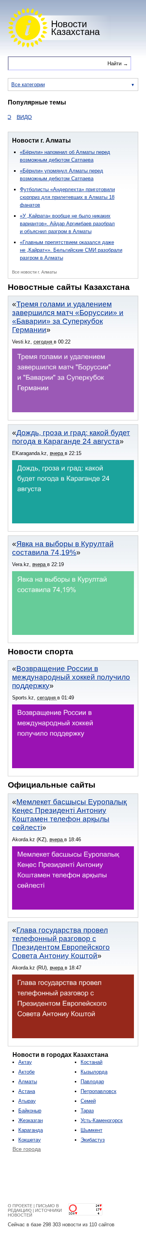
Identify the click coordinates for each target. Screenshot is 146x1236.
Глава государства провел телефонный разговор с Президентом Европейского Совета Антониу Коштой (61, 943)
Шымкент (91, 1130)
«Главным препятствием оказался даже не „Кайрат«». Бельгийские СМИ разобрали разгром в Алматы (71, 250)
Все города (26, 1149)
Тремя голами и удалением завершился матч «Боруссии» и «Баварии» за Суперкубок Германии (67, 317)
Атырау (27, 1101)
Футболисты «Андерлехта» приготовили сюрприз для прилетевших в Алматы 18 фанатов (67, 197)
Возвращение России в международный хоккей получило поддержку (71, 677)
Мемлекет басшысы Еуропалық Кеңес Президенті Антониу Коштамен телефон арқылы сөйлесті (69, 815)
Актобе (26, 1072)
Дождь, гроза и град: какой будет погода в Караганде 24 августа (71, 437)
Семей (88, 1101)
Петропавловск (98, 1091)
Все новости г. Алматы (34, 272)
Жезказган (30, 1120)
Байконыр (29, 1111)
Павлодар (92, 1081)
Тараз (87, 1111)
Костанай (91, 1062)
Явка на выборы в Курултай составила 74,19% (63, 548)
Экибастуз (93, 1140)
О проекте (20, 1205)
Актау (25, 1062)
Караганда (30, 1130)
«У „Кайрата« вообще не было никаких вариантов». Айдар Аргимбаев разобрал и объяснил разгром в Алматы (67, 223)
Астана (26, 1091)
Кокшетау (29, 1140)
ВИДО (18, 117)
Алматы (27, 1081)
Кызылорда (94, 1072)
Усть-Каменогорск (102, 1120)
